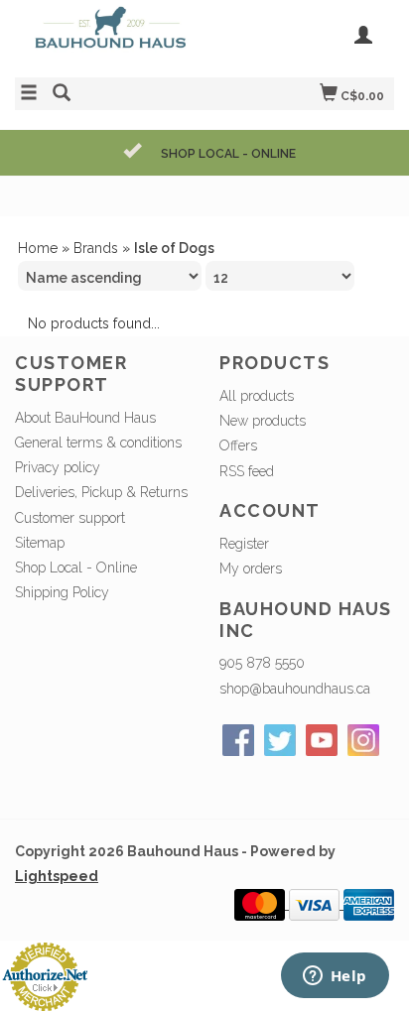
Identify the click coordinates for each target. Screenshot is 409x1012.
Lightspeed (56, 876)
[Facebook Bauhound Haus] (238, 740)
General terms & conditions (98, 442)
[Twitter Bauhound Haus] (280, 740)
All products (256, 396)
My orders (250, 568)
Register (244, 544)
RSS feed (246, 471)
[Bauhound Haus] (110, 36)
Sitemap (40, 543)
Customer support (70, 518)
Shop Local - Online (76, 567)
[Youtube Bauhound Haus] (322, 740)
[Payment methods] (261, 904)
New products (262, 421)
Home (38, 248)
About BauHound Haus (85, 418)
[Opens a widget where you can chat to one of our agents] (334, 977)
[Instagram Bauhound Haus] (363, 740)
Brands (95, 248)
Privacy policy (57, 467)
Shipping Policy (62, 592)
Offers (238, 445)
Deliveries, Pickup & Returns (101, 492)
